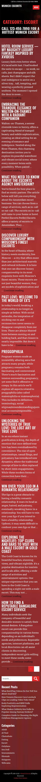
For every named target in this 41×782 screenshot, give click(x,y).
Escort (4, 743)
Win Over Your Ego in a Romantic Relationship (20, 487)
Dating (5, 739)
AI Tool (5, 733)
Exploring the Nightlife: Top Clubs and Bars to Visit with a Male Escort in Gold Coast (20, 544)
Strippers (6, 759)
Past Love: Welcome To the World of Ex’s (20, 298)
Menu (36, 7)
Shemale (6, 756)
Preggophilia (12, 351)
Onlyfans (6, 746)
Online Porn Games (20, 778)
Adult (4, 729)
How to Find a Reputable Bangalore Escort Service (19, 606)
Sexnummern (8, 753)
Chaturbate (7, 736)
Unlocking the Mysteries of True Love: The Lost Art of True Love (19, 426)
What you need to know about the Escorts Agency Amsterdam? (20, 180)
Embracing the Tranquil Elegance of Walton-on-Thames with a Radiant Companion (19, 111)
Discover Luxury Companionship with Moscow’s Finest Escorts (18, 240)
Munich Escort (25, 773)
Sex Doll (5, 749)
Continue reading (11, 98)
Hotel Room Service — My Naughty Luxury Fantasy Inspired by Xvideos (20, 51)
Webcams (6, 763)
